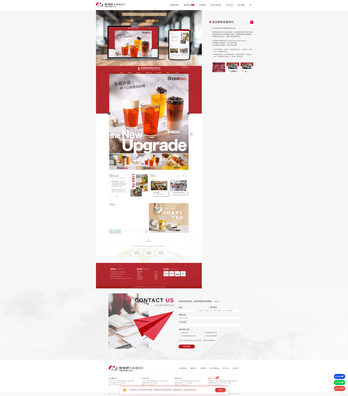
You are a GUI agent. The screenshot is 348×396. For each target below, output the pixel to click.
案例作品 (189, 5)
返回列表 (251, 22)
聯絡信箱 (182, 315)
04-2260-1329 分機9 (224, 383)
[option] (149, 149)
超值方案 (184, 332)
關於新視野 (175, 5)
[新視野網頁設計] (110, 4)
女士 (206, 310)
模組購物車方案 (211, 332)
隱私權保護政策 (191, 390)
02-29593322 (150, 384)
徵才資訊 (235, 368)
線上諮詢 (241, 5)
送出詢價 (186, 346)
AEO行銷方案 (216, 5)
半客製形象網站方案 (188, 336)
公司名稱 (182, 322)
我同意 (220, 390)
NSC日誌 (229, 5)
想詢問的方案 (184, 329)
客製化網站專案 (211, 336)
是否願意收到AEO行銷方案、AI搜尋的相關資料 (198, 340)
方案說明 (202, 5)
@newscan (218, 384)
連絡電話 (213, 307)
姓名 (181, 307)
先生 (200, 310)
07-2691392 (183, 384)
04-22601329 (117, 384)
